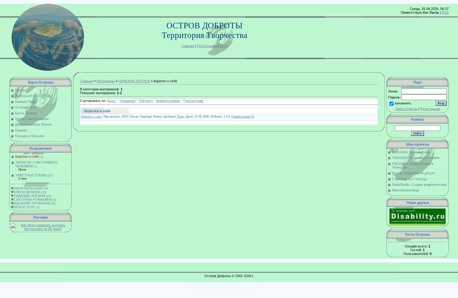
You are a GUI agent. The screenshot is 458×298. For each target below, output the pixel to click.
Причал (21, 90)
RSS (445, 12)
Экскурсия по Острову (33, 96)
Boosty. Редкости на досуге (413, 173)
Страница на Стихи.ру (409, 179)
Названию (128, 101)
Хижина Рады (25, 101)
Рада (180, 116)
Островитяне (25, 107)
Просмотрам (193, 101)
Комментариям (168, 101)
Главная (187, 46)
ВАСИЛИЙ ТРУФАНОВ (32, 203)
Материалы (106, 81)
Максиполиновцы (405, 190)
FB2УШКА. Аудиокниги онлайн (416, 158)
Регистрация (207, 46)
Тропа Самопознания (32, 119)
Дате (111, 101)
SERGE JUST (24, 207)
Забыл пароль (406, 109)
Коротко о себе (27, 156)
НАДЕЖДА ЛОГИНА (29, 196)
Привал (21, 130)
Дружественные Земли (33, 124)
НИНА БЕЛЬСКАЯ (28, 188)
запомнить (402, 103)
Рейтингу (146, 101)
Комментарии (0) (243, 116)
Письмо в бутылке (29, 136)
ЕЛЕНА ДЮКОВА (27, 192)
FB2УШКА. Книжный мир (411, 152)
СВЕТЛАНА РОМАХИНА (33, 199)
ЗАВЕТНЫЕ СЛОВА (31, 175)
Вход (223, 46)
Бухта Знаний (26, 113)
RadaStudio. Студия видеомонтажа (419, 184)
